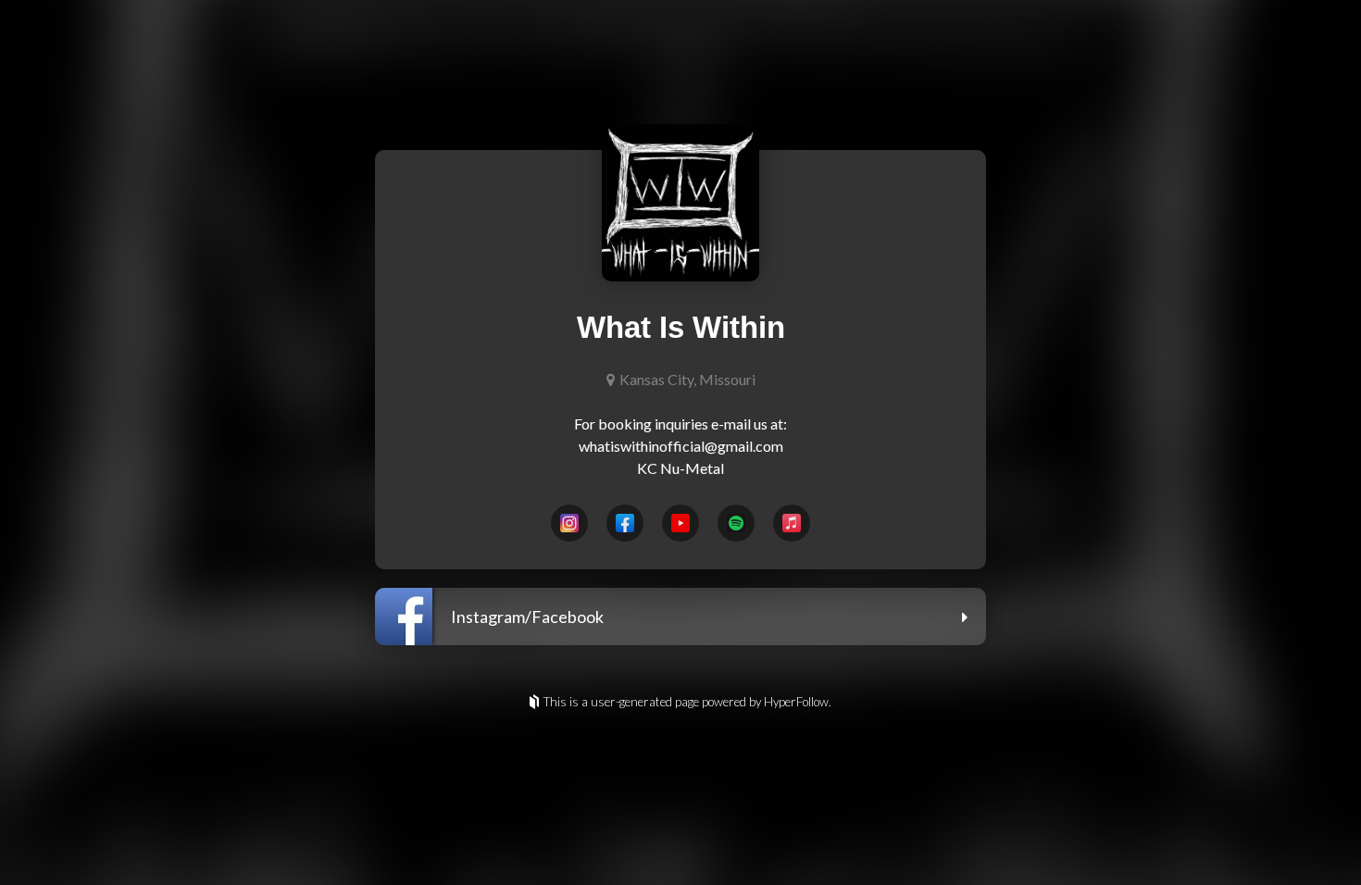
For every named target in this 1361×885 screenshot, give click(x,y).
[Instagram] (569, 523)
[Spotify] (736, 523)
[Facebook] (624, 523)
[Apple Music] (791, 523)
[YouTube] (680, 523)
